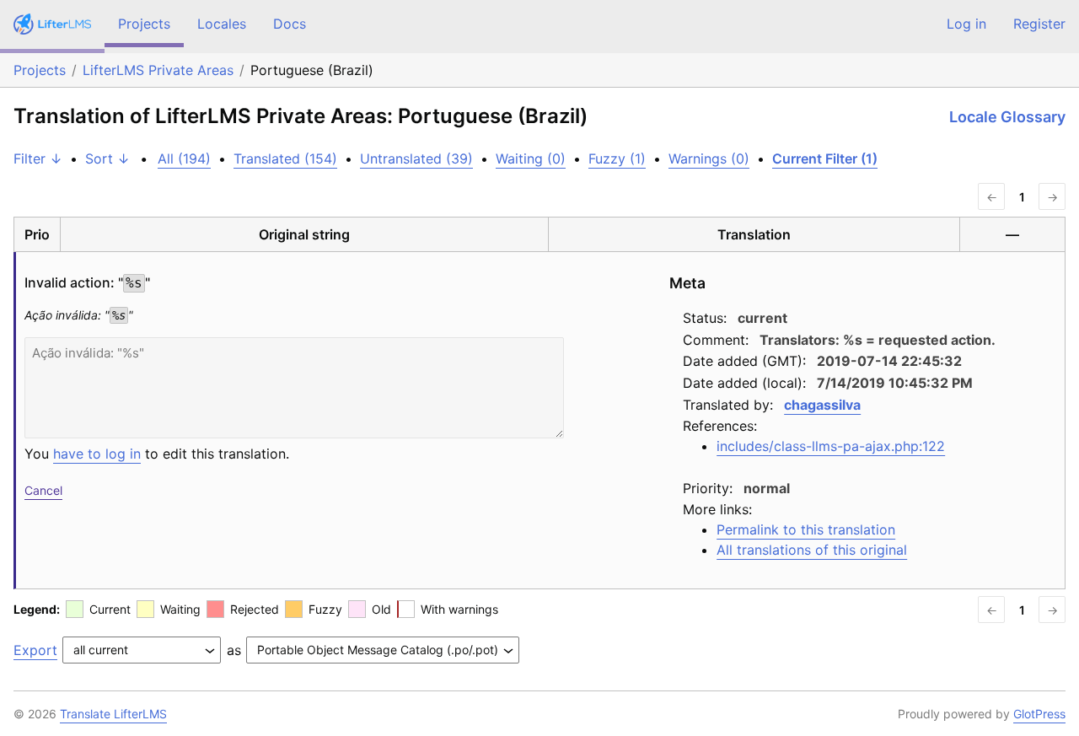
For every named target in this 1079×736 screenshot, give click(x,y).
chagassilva (822, 404)
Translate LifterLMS (113, 713)
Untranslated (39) (416, 158)
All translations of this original (812, 549)
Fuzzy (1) (617, 158)
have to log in (97, 453)
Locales (221, 23)
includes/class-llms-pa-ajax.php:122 (831, 446)
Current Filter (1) (825, 158)
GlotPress (1039, 713)
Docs (289, 23)
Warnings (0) (708, 158)
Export (35, 650)
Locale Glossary (1007, 117)
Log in (966, 23)
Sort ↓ (107, 158)
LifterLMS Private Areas (158, 70)
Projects (144, 23)
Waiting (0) (531, 158)
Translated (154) (285, 158)
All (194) (184, 158)
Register (1039, 23)
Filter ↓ (37, 158)
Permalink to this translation (806, 529)
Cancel (43, 490)
